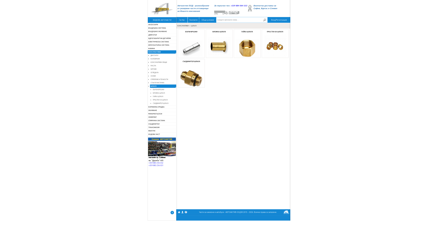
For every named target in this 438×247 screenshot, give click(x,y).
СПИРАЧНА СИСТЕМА (156, 120)
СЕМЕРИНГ (152, 117)
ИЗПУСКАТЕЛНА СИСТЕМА (158, 45)
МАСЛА (153, 66)
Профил (182, 212)
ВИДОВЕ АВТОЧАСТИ (162, 20)
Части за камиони (206, 212)
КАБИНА (151, 48)
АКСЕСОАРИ (153, 25)
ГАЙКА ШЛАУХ (158, 96)
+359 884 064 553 (239, 6)
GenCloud (286, 212)
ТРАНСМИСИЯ (153, 127)
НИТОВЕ (154, 69)
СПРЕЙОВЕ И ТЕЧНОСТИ (159, 79)
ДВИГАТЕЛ (152, 35)
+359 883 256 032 (156, 163)
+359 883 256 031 (156, 165)
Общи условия (208, 20)
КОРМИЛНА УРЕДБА (156, 107)
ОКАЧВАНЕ (152, 110)
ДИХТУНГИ (154, 55)
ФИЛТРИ (151, 131)
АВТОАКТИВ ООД (179, 212)
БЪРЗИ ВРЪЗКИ (158, 89)
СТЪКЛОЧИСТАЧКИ (157, 83)
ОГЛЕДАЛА (155, 72)
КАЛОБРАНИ (155, 59)
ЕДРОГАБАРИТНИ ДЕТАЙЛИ (159, 38)
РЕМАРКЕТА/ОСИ (155, 114)
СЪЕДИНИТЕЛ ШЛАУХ (161, 103)
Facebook (186, 212)
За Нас (182, 20)
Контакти (193, 20)
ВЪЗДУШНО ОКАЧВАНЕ (157, 31)
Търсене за (265, 21)
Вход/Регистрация (279, 20)
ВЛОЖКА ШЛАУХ (159, 93)
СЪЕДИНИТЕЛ (153, 124)
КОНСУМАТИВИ (154, 52)
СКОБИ (153, 76)
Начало (162, 8)
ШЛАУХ (153, 86)
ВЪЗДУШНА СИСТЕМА (157, 28)
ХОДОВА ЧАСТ (154, 134)
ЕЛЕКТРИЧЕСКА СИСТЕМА (158, 42)
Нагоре (172, 212)
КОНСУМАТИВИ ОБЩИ (159, 62)
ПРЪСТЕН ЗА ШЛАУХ (160, 100)
